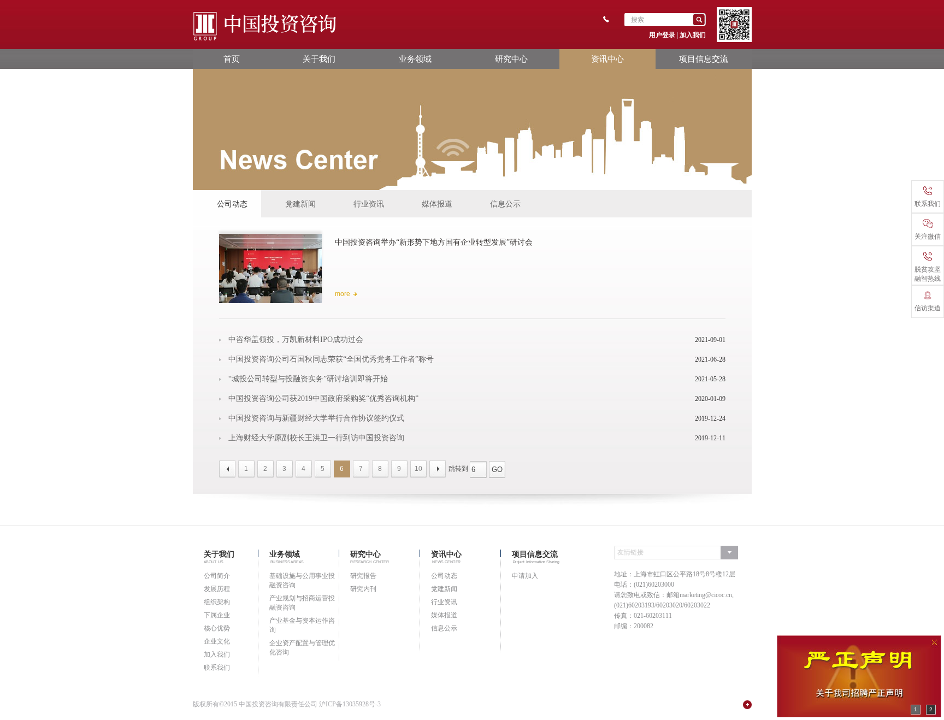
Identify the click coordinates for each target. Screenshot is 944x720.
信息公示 (505, 203)
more (342, 294)
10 (418, 469)
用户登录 (662, 35)
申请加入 (525, 576)
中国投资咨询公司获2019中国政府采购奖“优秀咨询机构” (323, 399)
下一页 (437, 469)
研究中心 (511, 58)
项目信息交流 (703, 58)
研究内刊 (363, 589)
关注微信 (927, 236)
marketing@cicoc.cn (706, 595)
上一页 (227, 469)
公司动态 (232, 203)
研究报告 (363, 576)
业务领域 (415, 58)
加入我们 (693, 35)
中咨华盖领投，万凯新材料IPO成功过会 (295, 340)
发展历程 (217, 589)
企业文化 (217, 641)
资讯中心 (607, 58)
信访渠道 (927, 308)
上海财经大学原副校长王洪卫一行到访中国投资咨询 (316, 438)
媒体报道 (437, 203)
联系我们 (217, 667)
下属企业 (217, 615)
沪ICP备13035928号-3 (350, 704)
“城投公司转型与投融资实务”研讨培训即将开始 (308, 379)
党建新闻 (300, 203)
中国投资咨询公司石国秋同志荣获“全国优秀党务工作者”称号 (331, 359)
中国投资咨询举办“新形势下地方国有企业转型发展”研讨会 (434, 242)
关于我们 (319, 58)
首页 (231, 58)
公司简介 (217, 576)
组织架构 (217, 602)
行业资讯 (368, 203)
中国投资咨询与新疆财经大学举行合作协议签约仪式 (316, 418)
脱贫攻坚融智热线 (927, 273)
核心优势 (217, 628)
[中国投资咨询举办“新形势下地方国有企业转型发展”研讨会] (270, 268)
